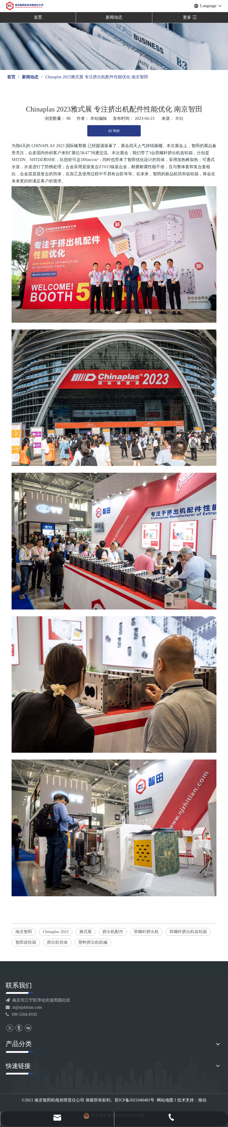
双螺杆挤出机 (146, 931)
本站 (179, 118)
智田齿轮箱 (25, 942)
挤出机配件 (112, 931)
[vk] (28, 1028)
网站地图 (165, 1100)
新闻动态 (114, 17)
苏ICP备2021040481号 (134, 1100)
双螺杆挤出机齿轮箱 (188, 931)
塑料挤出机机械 (92, 942)
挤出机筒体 (57, 942)
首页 (38, 17)
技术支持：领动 (191, 1100)
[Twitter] (9, 1028)
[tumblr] (19, 1028)
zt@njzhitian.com (24, 1007)
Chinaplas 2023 (56, 931)
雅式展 (85, 931)
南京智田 (23, 931)
